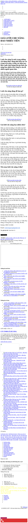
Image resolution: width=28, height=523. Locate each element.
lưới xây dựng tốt (9, 437)
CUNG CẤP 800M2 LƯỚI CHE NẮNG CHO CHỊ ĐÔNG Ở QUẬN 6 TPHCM (14, 325)
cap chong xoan (22, 439)
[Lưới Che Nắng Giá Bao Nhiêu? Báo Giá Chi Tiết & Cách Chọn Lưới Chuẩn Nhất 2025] (15, 364)
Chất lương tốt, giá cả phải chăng (11, 466)
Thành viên (6, 498)
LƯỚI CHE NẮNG (8, 25)
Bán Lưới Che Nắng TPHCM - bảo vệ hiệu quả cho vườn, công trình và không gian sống (15, 387)
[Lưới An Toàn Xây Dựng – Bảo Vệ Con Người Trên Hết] (15, 416)
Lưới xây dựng (6, 443)
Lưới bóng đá (6, 446)
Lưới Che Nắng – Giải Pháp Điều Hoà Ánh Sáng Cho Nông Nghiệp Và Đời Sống (14, 407)
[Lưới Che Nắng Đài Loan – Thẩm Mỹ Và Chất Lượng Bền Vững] (15, 359)
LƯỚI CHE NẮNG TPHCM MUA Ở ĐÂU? (14, 289)
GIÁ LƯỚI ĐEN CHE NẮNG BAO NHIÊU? (15, 278)
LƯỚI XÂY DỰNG (8, 24)
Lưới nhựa (6, 497)
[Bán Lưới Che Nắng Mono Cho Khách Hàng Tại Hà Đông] (15, 426)
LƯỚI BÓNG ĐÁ (7, 22)
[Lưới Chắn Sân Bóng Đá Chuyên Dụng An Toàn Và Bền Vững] (15, 411)
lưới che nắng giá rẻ (17, 437)
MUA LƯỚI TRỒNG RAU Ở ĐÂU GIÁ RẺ (14, 308)
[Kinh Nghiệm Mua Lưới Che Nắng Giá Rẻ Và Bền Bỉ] (15, 374)
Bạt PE (5, 456)
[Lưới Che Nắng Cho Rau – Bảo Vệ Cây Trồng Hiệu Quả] (15, 395)
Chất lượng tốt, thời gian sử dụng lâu (11, 465)
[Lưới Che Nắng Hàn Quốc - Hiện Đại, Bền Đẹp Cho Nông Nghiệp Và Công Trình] (15, 379)
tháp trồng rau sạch (16, 435)
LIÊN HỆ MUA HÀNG (6, 341)
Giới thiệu (5, 495)
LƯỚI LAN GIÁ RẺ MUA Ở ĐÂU (12, 310)
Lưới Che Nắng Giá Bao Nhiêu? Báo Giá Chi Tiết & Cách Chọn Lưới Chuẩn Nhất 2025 (14, 366)
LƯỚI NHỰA (7, 19)
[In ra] (3, 48)
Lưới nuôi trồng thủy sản (9, 453)
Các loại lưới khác (7, 455)
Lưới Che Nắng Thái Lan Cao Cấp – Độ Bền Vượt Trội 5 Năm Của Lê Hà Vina (15, 402)
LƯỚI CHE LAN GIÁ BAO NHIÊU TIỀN (14, 291)
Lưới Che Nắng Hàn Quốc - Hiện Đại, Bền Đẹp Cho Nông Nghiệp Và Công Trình (14, 382)
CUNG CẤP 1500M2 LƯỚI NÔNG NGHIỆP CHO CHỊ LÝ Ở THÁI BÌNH (14, 295)
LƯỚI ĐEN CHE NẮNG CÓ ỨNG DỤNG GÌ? (15, 283)
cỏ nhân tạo (8, 438)
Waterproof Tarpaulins (8, 452)
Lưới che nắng (6, 442)
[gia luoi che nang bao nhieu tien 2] (7, 53)
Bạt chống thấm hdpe (8, 447)
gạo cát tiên (15, 439)
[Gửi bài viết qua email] (3, 46)
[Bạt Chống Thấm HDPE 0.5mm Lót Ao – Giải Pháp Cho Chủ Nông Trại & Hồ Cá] (15, 390)
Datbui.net (25, 507)
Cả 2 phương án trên (8, 468)
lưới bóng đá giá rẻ (13, 434)
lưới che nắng (9, 439)
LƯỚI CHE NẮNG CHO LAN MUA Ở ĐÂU (15, 314)
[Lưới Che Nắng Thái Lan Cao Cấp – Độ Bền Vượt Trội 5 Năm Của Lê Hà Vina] (15, 400)
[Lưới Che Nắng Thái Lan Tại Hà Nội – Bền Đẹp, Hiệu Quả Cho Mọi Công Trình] (15, 354)
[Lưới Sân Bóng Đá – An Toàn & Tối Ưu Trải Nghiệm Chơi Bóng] (15, 421)
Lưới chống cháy (7, 450)
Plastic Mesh (6, 451)
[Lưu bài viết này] (3, 49)
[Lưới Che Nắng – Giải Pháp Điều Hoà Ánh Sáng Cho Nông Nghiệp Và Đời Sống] (15, 405)
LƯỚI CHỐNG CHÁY (8, 20)
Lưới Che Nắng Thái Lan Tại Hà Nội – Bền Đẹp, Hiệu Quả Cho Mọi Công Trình (14, 356)
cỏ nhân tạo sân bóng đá (16, 438)
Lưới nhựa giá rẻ (4, 434)
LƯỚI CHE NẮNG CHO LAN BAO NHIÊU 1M (15, 305)
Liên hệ (5, 499)
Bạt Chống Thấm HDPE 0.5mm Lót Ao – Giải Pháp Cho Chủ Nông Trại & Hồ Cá (15, 392)
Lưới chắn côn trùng (8, 448)
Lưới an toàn (6, 444)
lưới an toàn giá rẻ (7, 435)
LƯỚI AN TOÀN (7, 23)
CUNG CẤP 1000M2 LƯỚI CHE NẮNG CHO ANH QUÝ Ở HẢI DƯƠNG (14, 323)
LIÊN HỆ (5, 27)
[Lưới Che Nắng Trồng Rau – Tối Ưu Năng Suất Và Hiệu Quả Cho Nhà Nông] (15, 369)
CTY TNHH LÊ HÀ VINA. (9, 331)
